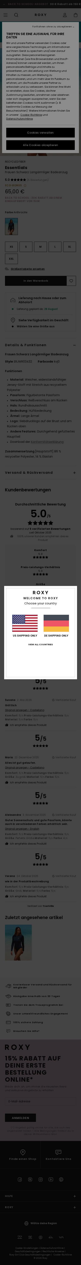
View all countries (40, 644)
